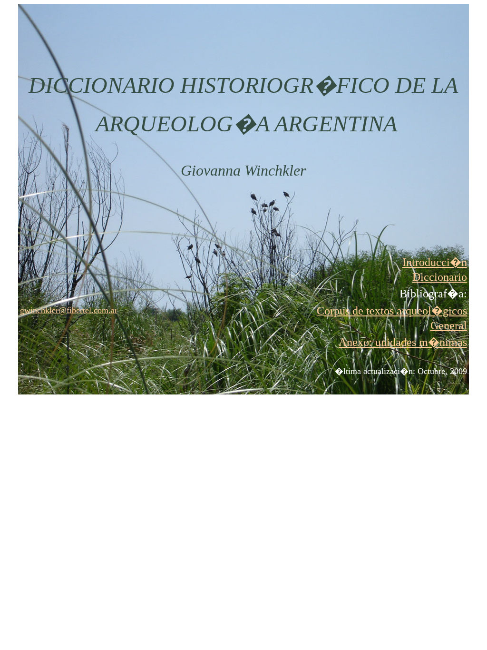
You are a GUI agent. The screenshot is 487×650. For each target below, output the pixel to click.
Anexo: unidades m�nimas (403, 342)
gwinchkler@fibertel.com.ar (68, 310)
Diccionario (439, 277)
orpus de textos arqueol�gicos (395, 311)
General (448, 325)
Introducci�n (434, 262)
